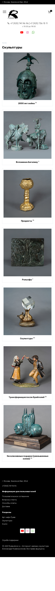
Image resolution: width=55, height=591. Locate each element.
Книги (4, 524)
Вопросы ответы (9, 500)
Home (4, 43)
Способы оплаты (9, 503)
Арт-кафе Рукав (8, 517)
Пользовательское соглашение (15, 496)
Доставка (6, 506)
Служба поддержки (10, 540)
